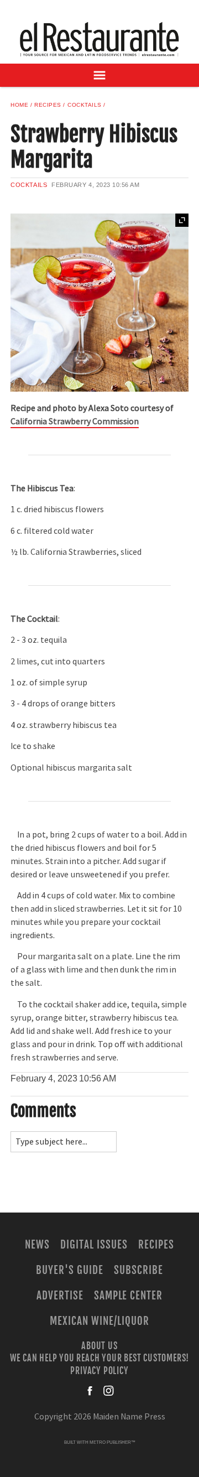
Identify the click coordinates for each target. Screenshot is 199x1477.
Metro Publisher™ (112, 1442)
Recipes (47, 105)
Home (19, 105)
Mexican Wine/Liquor (99, 1321)
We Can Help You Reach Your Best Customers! (100, 1358)
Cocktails (84, 105)
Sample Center (128, 1295)
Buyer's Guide (69, 1270)
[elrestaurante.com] (99, 39)
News (37, 1244)
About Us (99, 1345)
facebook (91, 1391)
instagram (108, 1391)
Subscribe (138, 1270)
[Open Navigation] (99, 75)
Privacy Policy (99, 1370)
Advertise (59, 1295)
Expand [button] (181, 220)
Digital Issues (93, 1244)
